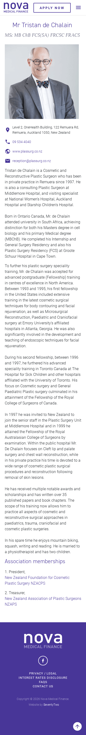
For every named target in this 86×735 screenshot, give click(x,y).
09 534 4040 (21, 141)
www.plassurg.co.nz (27, 151)
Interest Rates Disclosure (43, 677)
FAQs (43, 682)
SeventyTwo (51, 704)
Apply (52, 7)
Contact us (43, 686)
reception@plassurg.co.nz (31, 160)
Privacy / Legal (43, 673)
